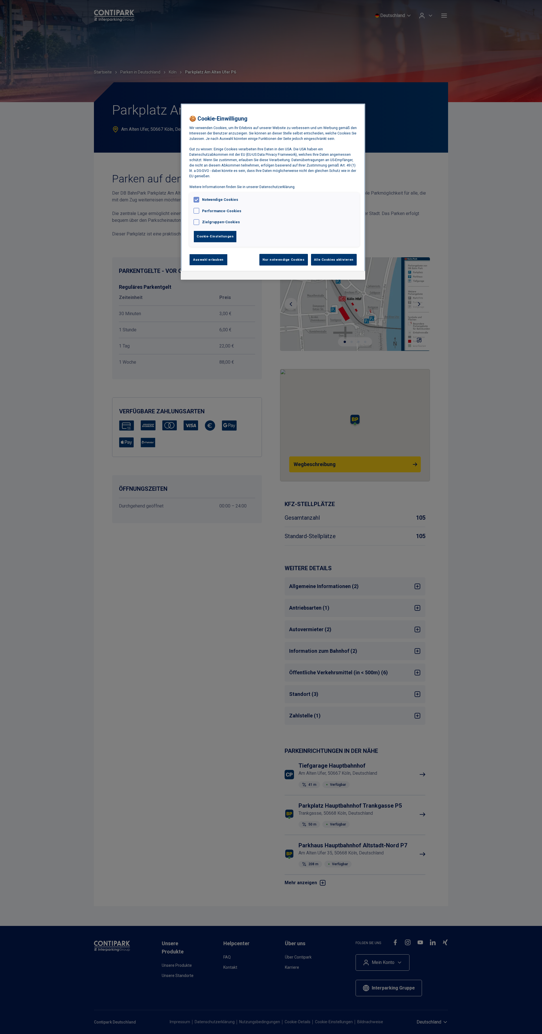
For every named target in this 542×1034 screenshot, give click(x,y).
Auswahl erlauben (208, 260)
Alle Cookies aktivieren (334, 260)
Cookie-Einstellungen (215, 236)
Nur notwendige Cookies (283, 260)
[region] (273, 192)
